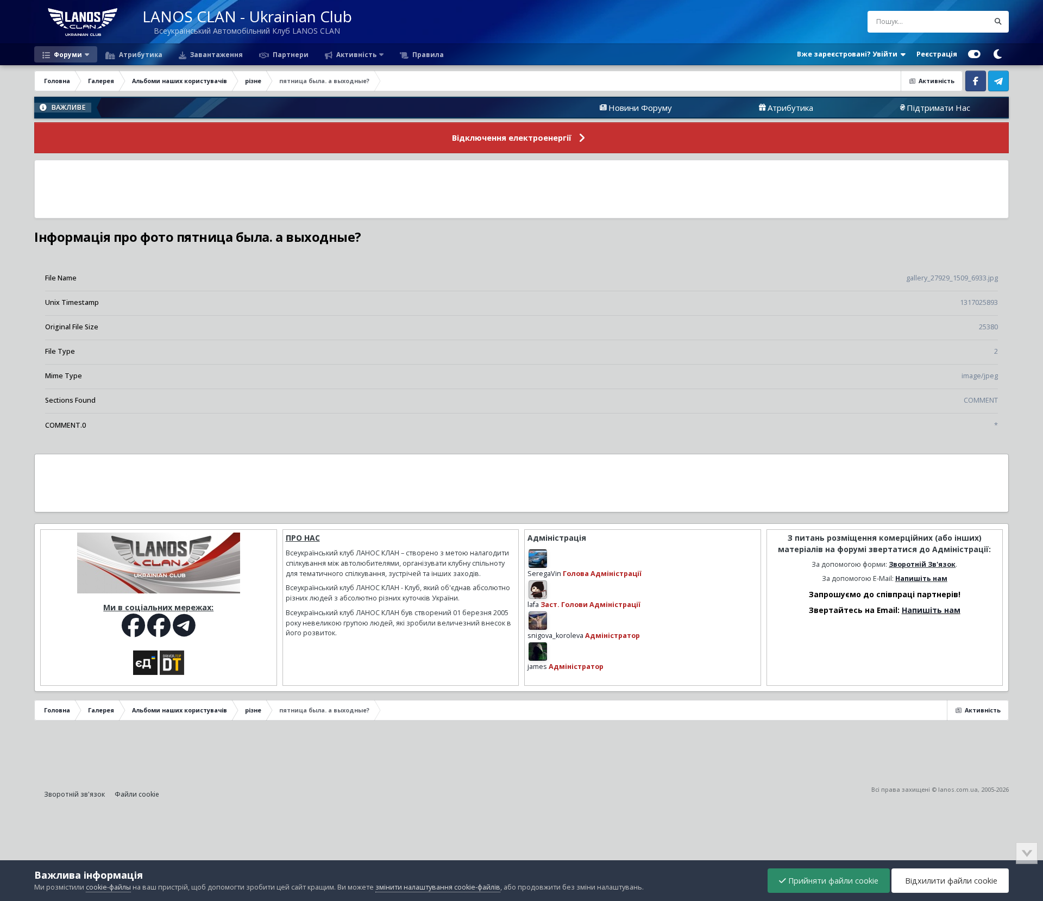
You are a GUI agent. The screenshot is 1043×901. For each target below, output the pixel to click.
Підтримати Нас (907, 107)
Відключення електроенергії (511, 138)
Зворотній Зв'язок (922, 564)
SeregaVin (544, 573)
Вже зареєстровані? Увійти (849, 54)
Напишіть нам (921, 578)
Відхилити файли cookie (950, 880)
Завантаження (216, 54)
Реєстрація (936, 54)
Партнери (290, 54)
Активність (355, 54)
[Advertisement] (521, 189)
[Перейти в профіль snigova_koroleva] (538, 620)
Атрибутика (139, 54)
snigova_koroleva (555, 635)
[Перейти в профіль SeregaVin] (538, 558)
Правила (427, 54)
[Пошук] (998, 22)
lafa (533, 604)
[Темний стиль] (997, 54)
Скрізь (963, 21)
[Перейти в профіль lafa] (538, 589)
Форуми (67, 54)
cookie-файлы (108, 887)
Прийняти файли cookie (832, 880)
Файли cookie (137, 794)
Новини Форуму (608, 107)
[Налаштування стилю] (974, 54)
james (537, 666)
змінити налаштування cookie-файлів (437, 887)
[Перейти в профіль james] (538, 651)
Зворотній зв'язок (74, 794)
